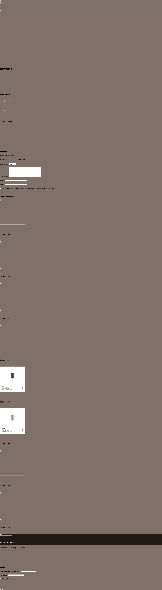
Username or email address (10, 571)
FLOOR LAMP (7, 132)
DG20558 (3, 447)
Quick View (4, 231)
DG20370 (3, 238)
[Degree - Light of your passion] (3, 2)
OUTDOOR (7, 134)
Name (2, 180)
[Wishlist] (0, 268)
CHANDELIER (7, 127)
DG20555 (3, 322)
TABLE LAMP (7, 141)
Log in (14, 579)
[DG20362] (7, 81)
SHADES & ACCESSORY (11, 139)
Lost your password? (7, 583)
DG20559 (3, 531)
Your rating (4, 164)
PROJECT (6, 560)
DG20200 (3, 280)
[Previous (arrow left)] (0, 589)
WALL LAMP (7, 143)
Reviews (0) (7, 147)
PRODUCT (7, 558)
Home (2, 63)
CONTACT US (8, 563)
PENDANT (6, 136)
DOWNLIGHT (7, 129)
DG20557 (3, 489)
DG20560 (3, 406)
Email (2, 184)
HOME (5, 551)
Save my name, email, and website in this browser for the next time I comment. (29, 188)
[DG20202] (7, 90)
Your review (4, 177)
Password (4, 575)
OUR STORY (7, 554)
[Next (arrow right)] (2, 589)
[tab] (82, 147)
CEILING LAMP (10, 63)
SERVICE (6, 556)
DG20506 (3, 364)
